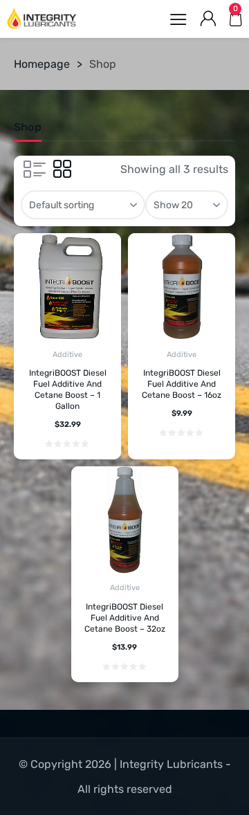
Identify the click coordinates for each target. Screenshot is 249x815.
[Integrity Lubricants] (41, 18)
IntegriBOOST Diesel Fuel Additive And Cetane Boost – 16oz (181, 384)
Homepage (42, 64)
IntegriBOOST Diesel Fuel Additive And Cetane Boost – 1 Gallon (68, 389)
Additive (67, 354)
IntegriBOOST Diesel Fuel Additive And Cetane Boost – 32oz (124, 618)
